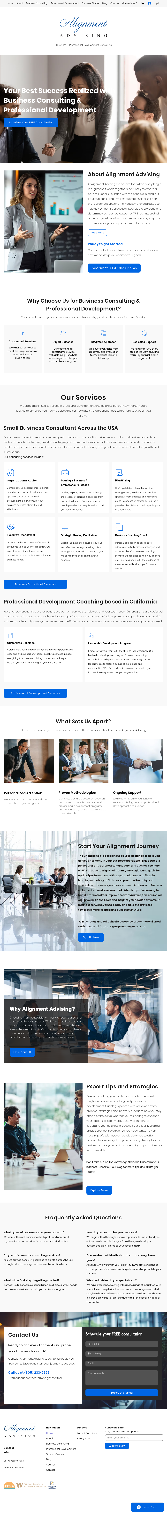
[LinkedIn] (142, 3)
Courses (50, 1464)
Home (49, 1433)
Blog (48, 1459)
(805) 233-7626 (36, 1372)
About (49, 1438)
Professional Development (57, 1448)
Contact (50, 1469)
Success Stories (55, 1454)
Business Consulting (57, 1443)
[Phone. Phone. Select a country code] (90, 1354)
